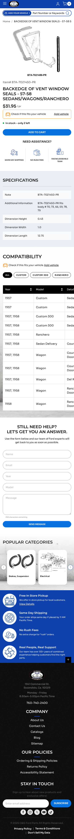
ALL (7, 275)
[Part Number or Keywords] (67, 13)
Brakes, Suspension (19, 576)
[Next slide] (70, 567)
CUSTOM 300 (40, 275)
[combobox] (51, 13)
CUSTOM (21, 275)
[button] (17, 13)
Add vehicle (61, 114)
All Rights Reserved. (51, 823)
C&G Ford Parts (29, 823)
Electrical (45, 576)
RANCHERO (61, 275)
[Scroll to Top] (68, 660)
